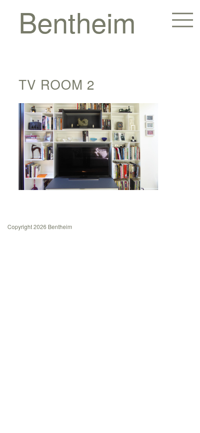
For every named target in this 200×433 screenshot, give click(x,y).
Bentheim (77, 21)
